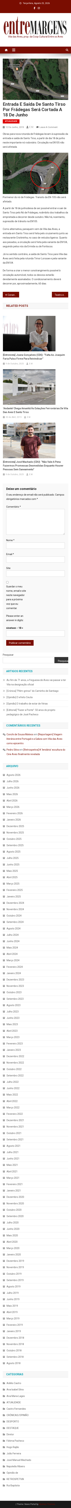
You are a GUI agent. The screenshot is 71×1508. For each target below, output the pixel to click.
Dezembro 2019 (15, 1261)
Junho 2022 (13, 1088)
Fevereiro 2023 (15, 1043)
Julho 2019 (13, 1293)
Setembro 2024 (15, 922)
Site (8, 568)
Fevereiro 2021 (15, 1184)
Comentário (13, 506)
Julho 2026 (13, 781)
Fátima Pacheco (15, 1440)
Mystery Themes (47, 1504)
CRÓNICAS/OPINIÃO (18, 1415)
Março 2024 (13, 960)
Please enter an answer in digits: (15, 618)
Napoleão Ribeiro (16, 1466)
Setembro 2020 (15, 1216)
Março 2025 (13, 883)
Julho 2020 (13, 1222)
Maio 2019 (12, 1305)
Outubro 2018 (14, 1350)
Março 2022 (13, 1107)
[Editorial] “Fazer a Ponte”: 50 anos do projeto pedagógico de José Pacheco (31, 712)
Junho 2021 (13, 1158)
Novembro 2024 (15, 909)
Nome (10, 540)
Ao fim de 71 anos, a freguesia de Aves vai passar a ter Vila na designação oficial (36, 682)
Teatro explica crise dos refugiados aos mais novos (61, 295)
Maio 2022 (12, 1094)
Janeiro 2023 (14, 1050)
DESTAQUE (13, 1428)
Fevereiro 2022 (15, 1114)
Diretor (10, 1434)
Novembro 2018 (15, 1344)
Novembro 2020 (15, 1203)
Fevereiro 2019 (15, 1324)
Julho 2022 (13, 1082)
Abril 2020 (12, 1241)
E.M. (31, 127)
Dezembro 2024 (15, 903)
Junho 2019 (13, 1299)
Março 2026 (13, 807)
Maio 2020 (12, 1235)
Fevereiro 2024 (15, 966)
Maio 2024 (12, 947)
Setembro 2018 (15, 1356)
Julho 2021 (13, 1152)
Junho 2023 (13, 1018)
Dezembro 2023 (15, 979)
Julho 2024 (13, 935)
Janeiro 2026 (14, 819)
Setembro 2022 (15, 1075)
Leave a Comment (48, 127)
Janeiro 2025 (14, 896)
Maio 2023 (12, 1024)
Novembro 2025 (15, 832)
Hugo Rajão (13, 1447)
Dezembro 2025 (15, 826)
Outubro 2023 (14, 992)
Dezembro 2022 (15, 1056)
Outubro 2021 (14, 1133)
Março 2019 (13, 1318)
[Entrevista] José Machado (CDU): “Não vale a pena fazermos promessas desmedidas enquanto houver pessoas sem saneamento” (33, 465)
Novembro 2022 (15, 1062)
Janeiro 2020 (14, 1254)
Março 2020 (13, 1248)
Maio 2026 (12, 794)
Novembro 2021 (15, 1126)
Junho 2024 (13, 941)
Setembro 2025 (15, 845)
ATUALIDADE (11, 121)
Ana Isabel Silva (15, 1389)
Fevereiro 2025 (15, 890)
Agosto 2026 (14, 775)
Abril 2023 (12, 1030)
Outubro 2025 (14, 839)
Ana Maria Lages (16, 1396)
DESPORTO (13, 1421)
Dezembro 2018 (15, 1337)
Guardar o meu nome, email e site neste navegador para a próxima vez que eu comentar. (16, 597)
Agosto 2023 (14, 1005)
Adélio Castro (14, 1383)
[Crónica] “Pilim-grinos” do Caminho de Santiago (33, 691)
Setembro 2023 (15, 998)
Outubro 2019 (14, 1273)
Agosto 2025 (14, 851)
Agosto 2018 (14, 1363)
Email (10, 554)
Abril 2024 (12, 954)
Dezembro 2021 (15, 1120)
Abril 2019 (12, 1312)
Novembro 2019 (15, 1267)
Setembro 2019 (15, 1280)
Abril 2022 (12, 1101)
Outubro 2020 (14, 1209)
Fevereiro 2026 (15, 813)
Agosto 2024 (14, 928)
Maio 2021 (12, 1165)
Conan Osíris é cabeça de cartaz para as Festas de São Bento (13, 295)
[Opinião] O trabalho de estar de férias (27, 703)
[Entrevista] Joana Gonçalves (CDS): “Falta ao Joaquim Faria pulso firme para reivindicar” (34, 357)
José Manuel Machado (19, 1460)
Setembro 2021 (15, 1139)
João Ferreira (14, 1453)
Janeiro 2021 (14, 1190)
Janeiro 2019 (14, 1331)
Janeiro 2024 (14, 973)
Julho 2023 (13, 1011)
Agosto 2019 (14, 1286)
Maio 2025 (12, 871)
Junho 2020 (13, 1229)
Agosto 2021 (14, 1145)
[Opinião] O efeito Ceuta (20, 697)
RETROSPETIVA (15, 1479)
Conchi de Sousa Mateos (20, 734)
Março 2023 (13, 1037)
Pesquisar (8, 654)
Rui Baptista (13, 1485)
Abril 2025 (12, 877)
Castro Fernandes (16, 1408)
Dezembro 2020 (15, 1197)
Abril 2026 (12, 800)
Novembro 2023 (15, 986)
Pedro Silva (13, 749)
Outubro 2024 (14, 915)
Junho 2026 (13, 787)
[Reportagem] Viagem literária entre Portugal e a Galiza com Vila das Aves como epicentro (34, 739)
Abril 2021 (12, 1171)
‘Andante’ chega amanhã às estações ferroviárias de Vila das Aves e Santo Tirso (35, 410)
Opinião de (12, 1472)
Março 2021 (13, 1177)
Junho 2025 (13, 864)
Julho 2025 (13, 858)
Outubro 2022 (14, 1069)
